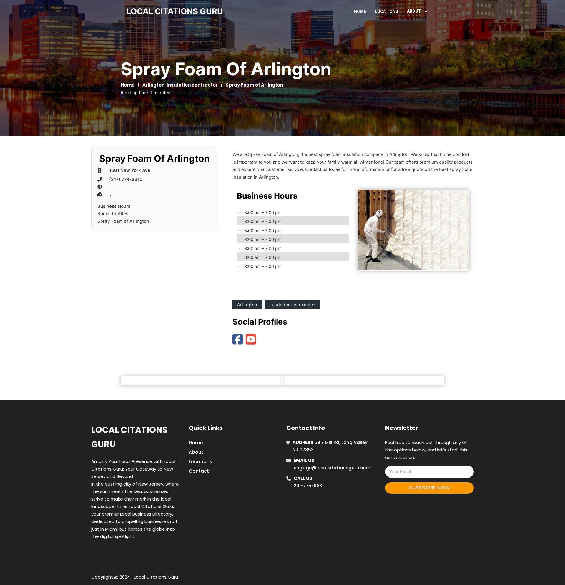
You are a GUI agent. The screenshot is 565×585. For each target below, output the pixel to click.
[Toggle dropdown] (426, 11)
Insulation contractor (192, 85)
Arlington (153, 85)
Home (360, 11)
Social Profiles (112, 213)
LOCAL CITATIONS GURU (175, 11)
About (196, 452)
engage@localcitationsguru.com (332, 468)
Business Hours (113, 206)
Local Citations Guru (129, 437)
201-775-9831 (309, 486)
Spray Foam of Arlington (123, 221)
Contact (199, 471)
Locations (386, 11)
